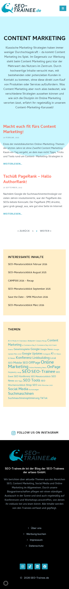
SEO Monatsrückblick (41, 376)
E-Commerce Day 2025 (43, 345)
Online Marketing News (38, 367)
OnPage (53, 367)
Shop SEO (31, 385)
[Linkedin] (37, 566)
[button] (6, 583)
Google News (46, 349)
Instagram (46, 354)
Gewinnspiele (22, 349)
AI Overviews (22, 341)
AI (9, 341)
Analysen (31, 341)
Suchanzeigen (34, 389)
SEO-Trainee (43, 372)
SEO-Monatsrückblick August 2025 (27, 273)
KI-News (57, 354)
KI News (11, 358)
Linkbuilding (41, 358)
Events (10, 349)
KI (52, 354)
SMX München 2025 (45, 385)
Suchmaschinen (21, 394)
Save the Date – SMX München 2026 (28, 297)
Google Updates (32, 354)
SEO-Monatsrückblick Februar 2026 (27, 264)
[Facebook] (45, 566)
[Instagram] (23, 566)
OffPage (34, 363)
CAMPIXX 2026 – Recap (21, 281)
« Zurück (23, 231)
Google (35, 349)
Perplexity (12, 372)
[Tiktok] (30, 566)
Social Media (18, 389)
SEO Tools (31, 381)
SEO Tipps (18, 381)
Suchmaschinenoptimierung (23, 398)
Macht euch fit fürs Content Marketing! (29, 130)
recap (19, 372)
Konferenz (24, 358)
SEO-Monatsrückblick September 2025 (29, 289)
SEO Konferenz (22, 377)
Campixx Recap (41, 341)
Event (54, 345)
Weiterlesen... (12, 164)
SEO (26, 372)
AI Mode (13, 341)
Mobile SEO (20, 363)
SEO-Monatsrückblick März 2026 (26, 305)
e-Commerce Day (28, 345)
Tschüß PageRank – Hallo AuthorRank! (27, 179)
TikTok (43, 398)
